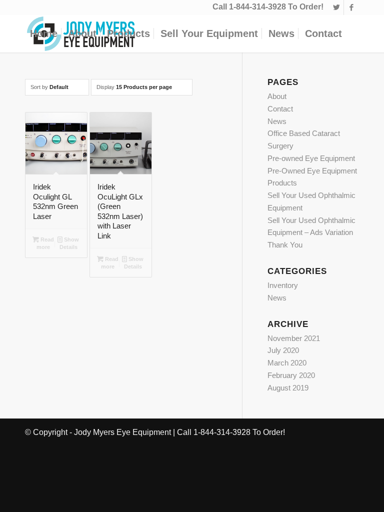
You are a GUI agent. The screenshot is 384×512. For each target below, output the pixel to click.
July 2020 (283, 350)
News (277, 121)
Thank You (285, 244)
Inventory (283, 285)
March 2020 (287, 362)
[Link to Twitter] (336, 7)
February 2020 (291, 375)
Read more (45, 243)
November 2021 (294, 338)
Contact (280, 108)
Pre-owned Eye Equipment (311, 158)
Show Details (70, 243)
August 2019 (288, 388)
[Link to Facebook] (351, 7)
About (277, 96)
